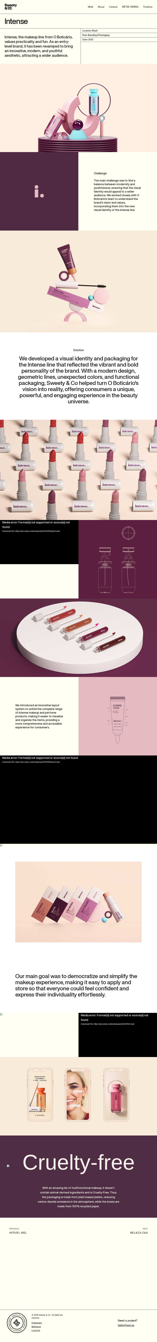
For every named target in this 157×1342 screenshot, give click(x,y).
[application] (39, 542)
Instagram (37, 1322)
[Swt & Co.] (11, 7)
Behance (36, 1326)
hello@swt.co (126, 1325)
